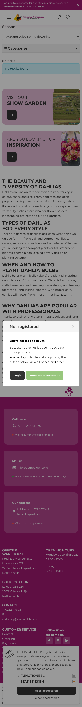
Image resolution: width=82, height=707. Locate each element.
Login (17, 375)
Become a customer (45, 375)
